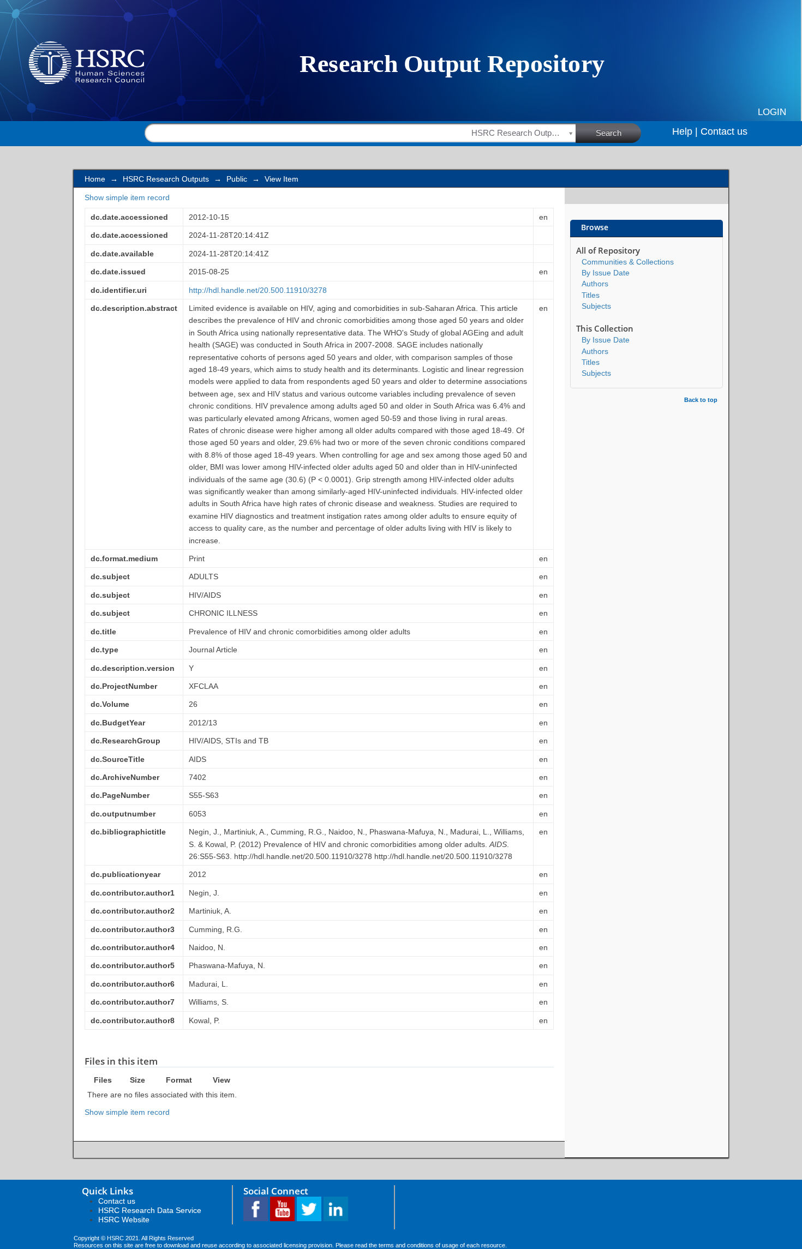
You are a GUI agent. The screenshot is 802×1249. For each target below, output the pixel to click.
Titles (591, 295)
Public (236, 179)
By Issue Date (606, 272)
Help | (685, 131)
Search (608, 132)
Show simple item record (127, 197)
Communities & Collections (628, 261)
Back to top (700, 400)
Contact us (724, 131)
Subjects (596, 306)
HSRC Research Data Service (149, 1210)
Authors (595, 283)
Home (95, 179)
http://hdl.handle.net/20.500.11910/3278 (258, 290)
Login (772, 112)
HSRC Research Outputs (166, 179)
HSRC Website (123, 1219)
